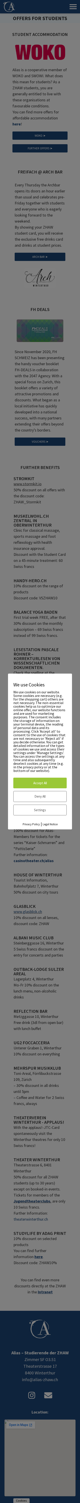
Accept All (40, 783)
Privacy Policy (31, 824)
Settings (40, 810)
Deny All (40, 796)
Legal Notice (50, 824)
